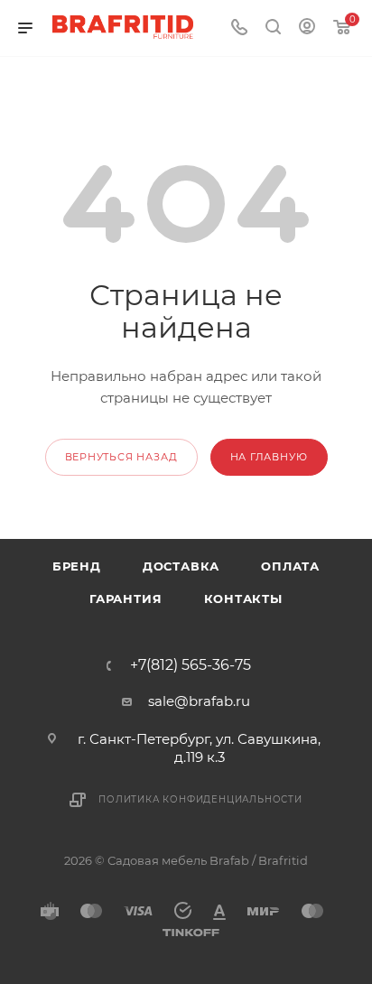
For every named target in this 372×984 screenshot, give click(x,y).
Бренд (76, 566)
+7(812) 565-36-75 (190, 665)
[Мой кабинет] (307, 28)
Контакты (243, 598)
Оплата (290, 566)
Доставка (181, 566)
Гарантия (125, 598)
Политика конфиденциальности (200, 799)
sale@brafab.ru (199, 701)
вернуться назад (121, 456)
